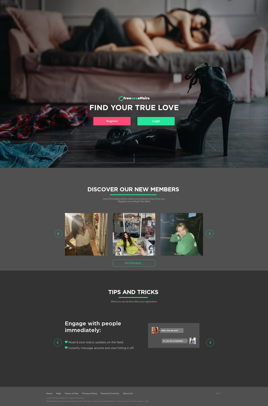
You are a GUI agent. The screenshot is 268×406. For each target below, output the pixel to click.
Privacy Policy (89, 393)
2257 (218, 393)
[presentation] (58, 234)
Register (112, 121)
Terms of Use (71, 393)
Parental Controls (110, 393)
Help (58, 393)
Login (156, 121)
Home (49, 393)
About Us (128, 393)
